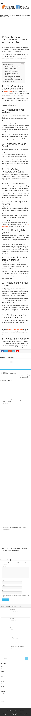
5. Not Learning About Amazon (10, 73)
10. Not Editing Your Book (9, 81)
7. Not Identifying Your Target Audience (12, 76)
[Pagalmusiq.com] (15, 6)
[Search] (26, 658)
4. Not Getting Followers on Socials (11, 71)
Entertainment (4, 673)
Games (2, 681)
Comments (14, 606)
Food (2, 678)
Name (3, 580)
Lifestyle (3, 691)
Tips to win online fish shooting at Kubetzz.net (20, 376)
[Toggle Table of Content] (21, 64)
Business (3, 668)
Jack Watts (5, 44)
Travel (2, 701)
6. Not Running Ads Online (9, 74)
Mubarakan (12, 609)
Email (3, 585)
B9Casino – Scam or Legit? (9, 373)
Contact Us (22, 710)
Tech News (3, 699)
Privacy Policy (15, 710)
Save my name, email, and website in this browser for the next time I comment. (15, 596)
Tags (20, 606)
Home (2, 15)
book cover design (8, 91)
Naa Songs (9, 710)
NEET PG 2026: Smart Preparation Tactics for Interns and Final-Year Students (14, 549)
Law (2, 689)
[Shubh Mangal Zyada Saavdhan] (5, 649)
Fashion (2, 676)
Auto (2, 666)
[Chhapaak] (5, 631)
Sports (2, 696)
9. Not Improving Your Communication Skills (13, 79)
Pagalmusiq (16, 714)
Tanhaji (11, 637)
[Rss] (15, 712)
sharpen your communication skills (15, 329)
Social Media (4, 694)
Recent (2, 606)
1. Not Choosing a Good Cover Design (11, 66)
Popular (8, 606)
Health (2, 683)
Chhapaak (12, 627)
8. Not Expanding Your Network (10, 78)
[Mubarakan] (5, 613)
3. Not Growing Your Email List (10, 70)
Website (3, 590)
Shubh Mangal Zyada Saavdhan (17, 646)
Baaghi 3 (12, 618)
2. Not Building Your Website (9, 68)
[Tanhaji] (5, 640)
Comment (4, 566)
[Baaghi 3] (5, 622)
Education (7, 15)
